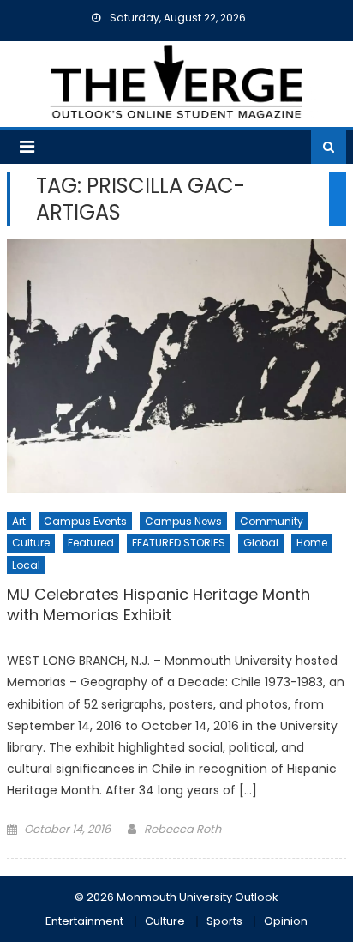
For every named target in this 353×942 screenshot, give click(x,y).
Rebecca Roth (182, 829)
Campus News (183, 521)
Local (26, 565)
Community (271, 521)
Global (260, 542)
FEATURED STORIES (178, 542)
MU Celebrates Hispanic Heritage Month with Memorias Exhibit (158, 604)
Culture (31, 542)
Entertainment (84, 921)
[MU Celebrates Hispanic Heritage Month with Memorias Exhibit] (176, 366)
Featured (91, 542)
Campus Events (85, 521)
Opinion (286, 921)
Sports (224, 921)
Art (19, 521)
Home (311, 542)
